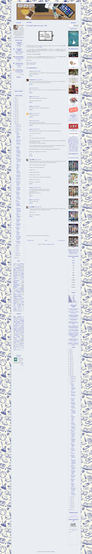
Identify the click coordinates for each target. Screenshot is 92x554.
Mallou (64, 45)
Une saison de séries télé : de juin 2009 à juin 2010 (73, 309)
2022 (16, 104)
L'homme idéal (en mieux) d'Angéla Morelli (73, 319)
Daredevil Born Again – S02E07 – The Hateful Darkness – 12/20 (19, 52)
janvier (17, 255)
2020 (16, 108)
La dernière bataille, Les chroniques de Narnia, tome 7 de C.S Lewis (73, 340)
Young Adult (21, 304)
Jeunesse (18, 291)
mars (17, 252)
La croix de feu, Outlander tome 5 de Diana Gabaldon (73, 330)
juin (17, 247)
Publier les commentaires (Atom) (49, 244)
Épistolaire (15, 310)
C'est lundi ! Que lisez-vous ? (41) (18, 198)
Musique (21, 342)
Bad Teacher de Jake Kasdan (18, 148)
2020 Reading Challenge (18, 356)
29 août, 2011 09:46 (36, 71)
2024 (16, 101)
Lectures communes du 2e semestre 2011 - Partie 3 (18, 167)
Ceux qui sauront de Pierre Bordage (18, 233)
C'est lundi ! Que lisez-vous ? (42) (18, 172)
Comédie (15, 273)
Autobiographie (21, 266)
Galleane (40, 46)
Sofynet (30, 113)
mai (16, 248)
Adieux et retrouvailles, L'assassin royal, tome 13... (18, 160)
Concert (23, 334)
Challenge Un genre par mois (18, 330)
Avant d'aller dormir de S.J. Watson (18, 151)
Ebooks (18, 336)
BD (18, 317)
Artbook (14, 266)
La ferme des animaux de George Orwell (18, 220)
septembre (18, 129)
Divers (22, 335)
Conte (20, 279)
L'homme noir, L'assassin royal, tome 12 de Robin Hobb (18, 210)
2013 (16, 119)
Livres (31, 64)
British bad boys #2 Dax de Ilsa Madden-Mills (19, 71)
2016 (16, 114)
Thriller (15, 300)
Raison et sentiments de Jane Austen (18, 193)
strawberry (31, 187)
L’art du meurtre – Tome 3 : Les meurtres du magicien (19, 65)
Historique (21, 288)
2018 (16, 111)
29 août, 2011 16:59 (35, 120)
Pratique (14, 293)
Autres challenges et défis (18, 317)
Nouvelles (15, 343)
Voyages (21, 303)
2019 (16, 109)
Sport (17, 298)
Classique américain (19, 271)
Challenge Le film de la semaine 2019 (18, 323)
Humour (22, 289)
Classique (22, 270)
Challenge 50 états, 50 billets (18, 228)
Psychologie (20, 293)
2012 (16, 121)
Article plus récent (30, 240)
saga (21, 309)
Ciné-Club (17, 332)
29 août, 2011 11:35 (35, 88)
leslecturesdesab (32, 79)
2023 (16, 102)
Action (14, 263)
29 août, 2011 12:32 (35, 96)
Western (14, 304)
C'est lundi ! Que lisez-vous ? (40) (18, 242)
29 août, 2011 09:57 (39, 79)
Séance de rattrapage (19, 344)
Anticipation (19, 265)
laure (30, 88)
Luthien (30, 106)
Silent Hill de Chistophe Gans (18, 224)
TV (19, 345)
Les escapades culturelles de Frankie (43, 15)
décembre (18, 124)
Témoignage (15, 302)
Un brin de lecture (19, 69)
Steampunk (22, 298)
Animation (21, 263)
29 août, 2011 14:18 (36, 106)
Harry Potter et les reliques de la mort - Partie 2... (18, 238)
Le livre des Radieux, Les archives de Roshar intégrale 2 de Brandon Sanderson (73, 326)
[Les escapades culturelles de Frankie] (73, 544)
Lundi (34, 64)
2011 (16, 123)
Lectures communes (18, 339)
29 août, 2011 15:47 (36, 113)
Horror (30, 199)
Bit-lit (20, 269)
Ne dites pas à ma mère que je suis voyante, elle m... (18, 183)
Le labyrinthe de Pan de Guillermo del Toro (18, 189)
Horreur (17, 289)
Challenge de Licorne (20, 331)
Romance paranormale (17, 294)
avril (17, 250)
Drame (15, 282)
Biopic (14, 269)
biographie (19, 305)
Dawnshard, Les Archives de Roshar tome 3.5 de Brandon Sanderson (73, 343)
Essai (21, 283)
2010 (16, 257)
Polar (14, 292)
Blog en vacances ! (18, 201)
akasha (30, 129)
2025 (16, 99)
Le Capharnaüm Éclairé (19, 43)
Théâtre (21, 300)
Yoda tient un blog (19, 63)
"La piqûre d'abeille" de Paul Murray (19, 45)
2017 (16, 113)
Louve (30, 120)
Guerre (14, 288)
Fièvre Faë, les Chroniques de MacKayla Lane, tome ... (18, 142)
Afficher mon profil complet (19, 37)
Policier (19, 292)
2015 (16, 116)
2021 (16, 106)
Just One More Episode (19, 49)
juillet (17, 245)
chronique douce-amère (17, 307)
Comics (17, 334)
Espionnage (15, 283)
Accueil (46, 240)
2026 (16, 97)
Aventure (17, 268)
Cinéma (22, 332)
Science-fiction (17, 296)
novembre (18, 126)
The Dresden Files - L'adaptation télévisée (18, 216)
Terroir (22, 299)
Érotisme (19, 310)
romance (15, 309)
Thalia (30, 96)
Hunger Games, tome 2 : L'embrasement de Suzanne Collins (73, 322)
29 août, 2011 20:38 (37, 187)
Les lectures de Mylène (19, 56)
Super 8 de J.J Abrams (18, 179)
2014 (16, 118)
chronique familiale (17, 308)
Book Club (16, 319)
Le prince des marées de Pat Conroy (18, 176)
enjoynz (46, 551)
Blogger (53, 551)
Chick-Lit (15, 270)
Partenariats (22, 343)
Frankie (30, 159)
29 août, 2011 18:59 (35, 129)
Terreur (16, 299)
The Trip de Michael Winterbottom (18, 205)
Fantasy (15, 286)
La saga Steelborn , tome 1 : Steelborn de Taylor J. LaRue (19, 58)
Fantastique (16, 285)
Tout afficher (22, 74)
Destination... (17, 335)
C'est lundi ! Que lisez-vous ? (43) (18, 155)
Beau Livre (22, 317)
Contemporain (16, 280)
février (17, 253)
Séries (14, 345)
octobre (17, 128)
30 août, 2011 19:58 (37, 206)
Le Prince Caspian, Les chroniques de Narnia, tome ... (18, 135)
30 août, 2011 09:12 (35, 199)
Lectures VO (16, 337)
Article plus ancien (61, 240)
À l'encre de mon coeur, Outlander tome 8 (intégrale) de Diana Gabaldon (73, 315)
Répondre (31, 75)
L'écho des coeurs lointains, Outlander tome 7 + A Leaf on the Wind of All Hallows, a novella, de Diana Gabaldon (73, 334)
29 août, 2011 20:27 (37, 159)
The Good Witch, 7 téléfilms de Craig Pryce (73, 312)
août (17, 131)
